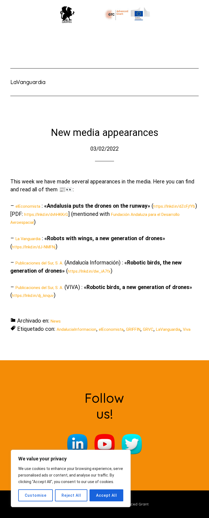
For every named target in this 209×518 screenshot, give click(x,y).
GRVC (148, 329)
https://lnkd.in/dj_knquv (33, 295)
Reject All (71, 495)
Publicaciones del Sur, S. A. (39, 263)
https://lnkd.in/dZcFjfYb (174, 206)
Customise (36, 495)
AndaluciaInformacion (76, 329)
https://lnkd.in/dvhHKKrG (46, 214)
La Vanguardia (28, 238)
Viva (186, 329)
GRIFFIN (133, 329)
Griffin (104, 13)
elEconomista (28, 206)
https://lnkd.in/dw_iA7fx (89, 271)
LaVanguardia (168, 329)
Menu (108, 34)
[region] (71, 478)
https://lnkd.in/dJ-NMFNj (34, 247)
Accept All (106, 495)
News (56, 321)
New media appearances (104, 132)
